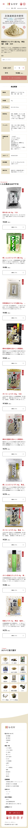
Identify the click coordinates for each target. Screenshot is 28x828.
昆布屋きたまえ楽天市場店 (12, 786)
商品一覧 (13, 8)
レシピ (7, 794)
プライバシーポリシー (10, 822)
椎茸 (7, 769)
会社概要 (8, 736)
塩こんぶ (8, 754)
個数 (2, 55)
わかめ (7, 759)
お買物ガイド (8, 807)
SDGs (7, 799)
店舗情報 (7, 779)
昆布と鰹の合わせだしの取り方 (13, 803)
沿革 (7, 742)
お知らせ (7, 789)
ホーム (8, 8)
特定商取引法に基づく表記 (11, 824)
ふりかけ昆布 (9, 750)
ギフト (7, 765)
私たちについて (9, 733)
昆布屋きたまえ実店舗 (11, 784)
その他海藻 (8, 761)
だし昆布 (8, 752)
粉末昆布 (8, 772)
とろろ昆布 (8, 748)
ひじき (7, 774)
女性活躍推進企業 (10, 801)
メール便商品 (9, 767)
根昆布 (7, 776)
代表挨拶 (8, 740)
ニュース (8, 791)
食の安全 (8, 738)
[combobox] (14, 59)
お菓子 (7, 763)
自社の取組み (8, 797)
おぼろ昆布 (8, 756)
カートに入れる (16, 78)
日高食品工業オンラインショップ (14, 781)
